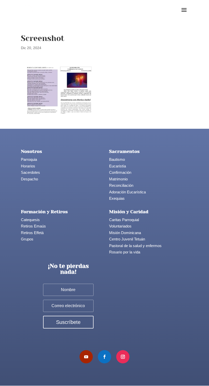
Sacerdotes (30, 172)
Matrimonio (118, 179)
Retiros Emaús (33, 226)
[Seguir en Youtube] (86, 356)
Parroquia (29, 159)
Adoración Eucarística (127, 192)
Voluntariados (120, 226)
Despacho (29, 179)
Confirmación (120, 172)
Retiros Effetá (32, 233)
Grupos (27, 239)
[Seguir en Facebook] (104, 356)
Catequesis (30, 220)
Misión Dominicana (125, 233)
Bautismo (117, 159)
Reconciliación (121, 185)
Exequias (117, 198)
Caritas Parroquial (124, 220)
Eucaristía (117, 166)
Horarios (28, 166)
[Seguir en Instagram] (122, 356)
